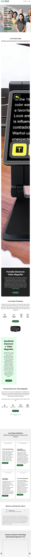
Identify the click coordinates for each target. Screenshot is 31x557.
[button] (29, 1)
